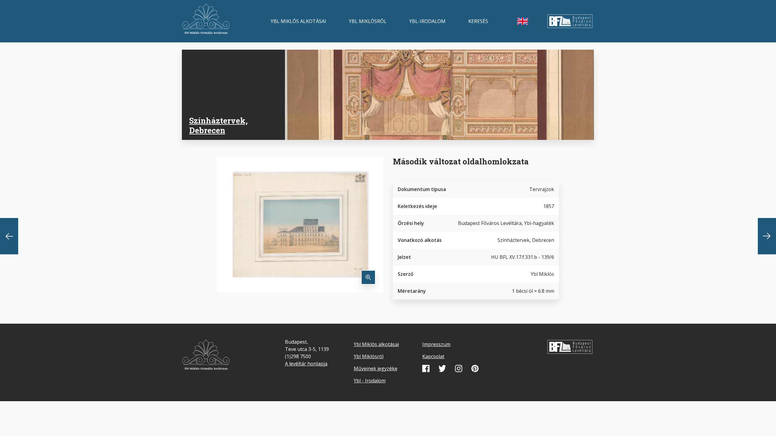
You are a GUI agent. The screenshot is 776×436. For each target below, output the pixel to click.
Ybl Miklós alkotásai (298, 21)
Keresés (478, 21)
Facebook (426, 368)
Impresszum (436, 344)
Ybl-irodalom (427, 21)
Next (767, 236)
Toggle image (368, 277)
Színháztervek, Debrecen (218, 125)
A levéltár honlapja (306, 363)
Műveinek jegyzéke (375, 368)
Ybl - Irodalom (370, 380)
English (522, 21)
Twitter (442, 368)
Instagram (458, 368)
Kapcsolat (433, 356)
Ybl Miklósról (367, 21)
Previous (9, 236)
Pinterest (475, 368)
